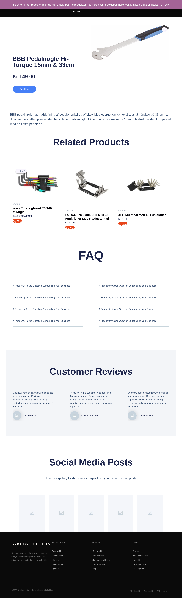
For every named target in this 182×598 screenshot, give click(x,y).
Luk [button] (167, 4)
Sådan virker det (140, 555)
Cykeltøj (55, 569)
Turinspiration (98, 564)
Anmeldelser (98, 555)
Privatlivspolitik (139, 564)
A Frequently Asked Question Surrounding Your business (41, 286)
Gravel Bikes (57, 555)
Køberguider (98, 551)
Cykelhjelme (57, 564)
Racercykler (57, 551)
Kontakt (78, 11)
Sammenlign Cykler (101, 560)
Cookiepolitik (138, 569)
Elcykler (55, 560)
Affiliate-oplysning (164, 591)
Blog (94, 569)
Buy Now (24, 89)
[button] (164, 29)
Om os (136, 551)
